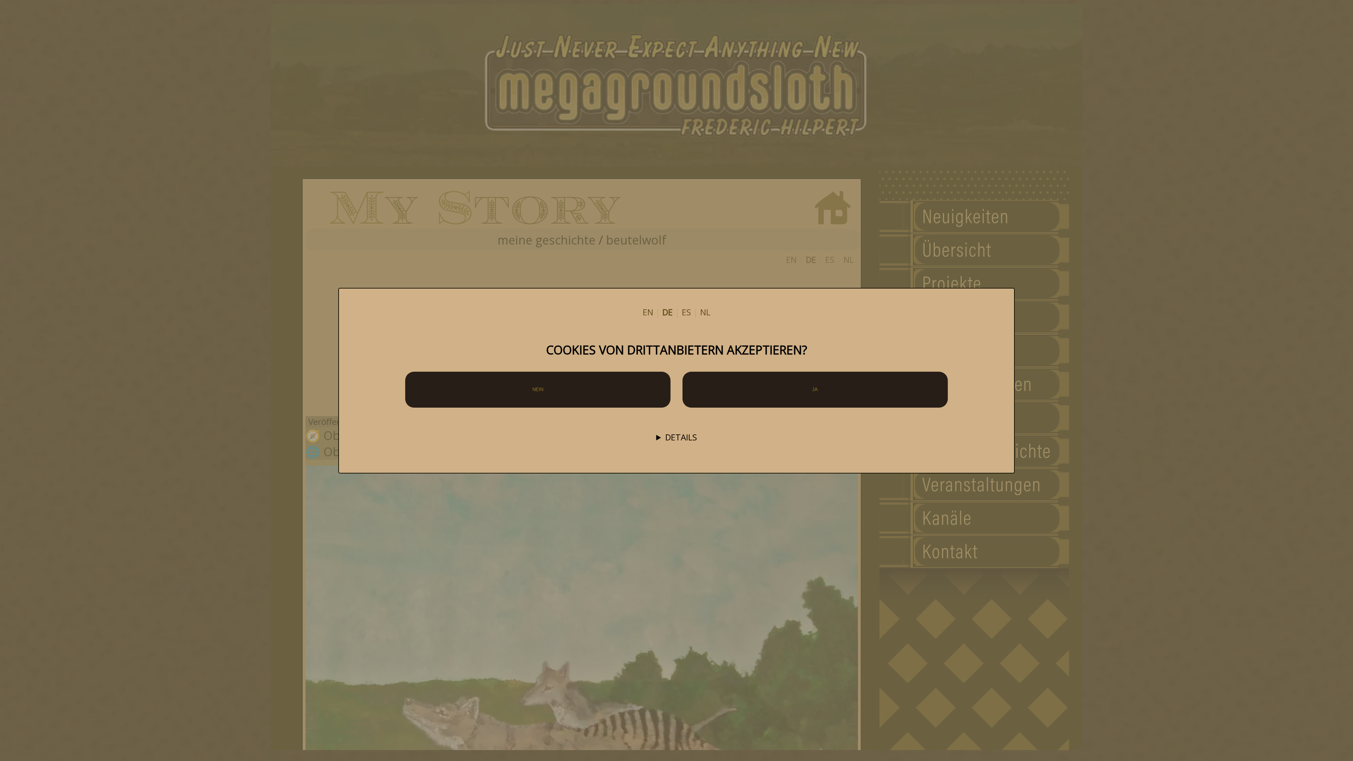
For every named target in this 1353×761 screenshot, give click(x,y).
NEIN (537, 389)
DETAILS (681, 437)
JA (815, 389)
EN (648, 312)
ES (686, 312)
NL (705, 312)
